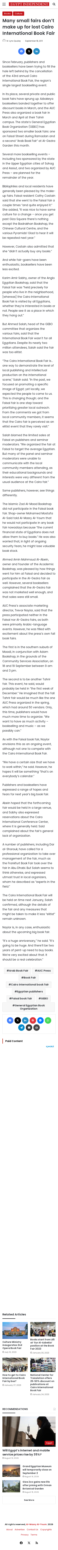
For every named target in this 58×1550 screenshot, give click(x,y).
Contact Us (32, 1529)
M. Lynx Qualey (14, 41)
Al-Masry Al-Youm (36, 1524)
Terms (34, 1534)
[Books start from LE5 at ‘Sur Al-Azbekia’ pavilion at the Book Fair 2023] (43, 1329)
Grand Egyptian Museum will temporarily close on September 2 (37, 1470)
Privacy (25, 1534)
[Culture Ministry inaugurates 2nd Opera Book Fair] (15, 1330)
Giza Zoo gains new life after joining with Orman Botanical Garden (37, 1485)
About (9, 1529)
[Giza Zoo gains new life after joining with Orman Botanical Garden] (11, 1486)
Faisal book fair (22, 998)
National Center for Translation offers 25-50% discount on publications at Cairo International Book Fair (42, 1382)
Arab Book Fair (18, 971)
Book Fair (30, 977)
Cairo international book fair (30, 984)
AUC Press (44, 971)
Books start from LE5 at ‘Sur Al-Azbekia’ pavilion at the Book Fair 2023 (42, 1344)
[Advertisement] (29, 1180)
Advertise (20, 1529)
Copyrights (46, 1529)
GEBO (44, 998)
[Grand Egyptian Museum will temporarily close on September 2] (11, 1471)
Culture (18, 13)
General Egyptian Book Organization (30, 1007)
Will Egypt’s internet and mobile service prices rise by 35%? (26, 1452)
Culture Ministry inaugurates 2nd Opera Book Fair (12, 1345)
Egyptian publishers (30, 991)
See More (29, 1500)
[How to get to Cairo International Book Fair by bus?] (15, 1365)
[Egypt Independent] (29, 4)
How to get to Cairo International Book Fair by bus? (14, 1378)
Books (7, 13)
